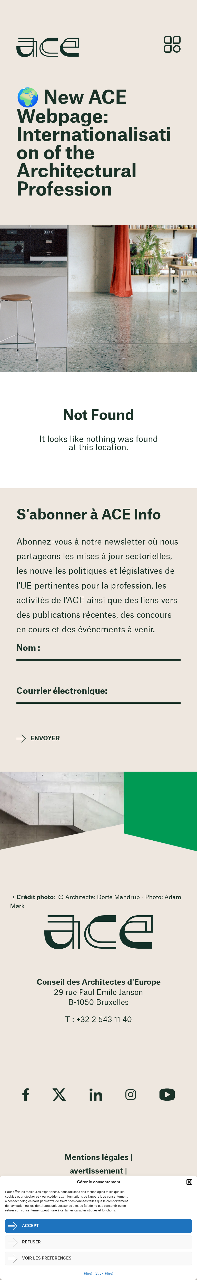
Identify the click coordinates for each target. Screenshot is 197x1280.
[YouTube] (167, 1094)
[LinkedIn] (96, 1094)
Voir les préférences (47, 1258)
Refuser (31, 1242)
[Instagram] (130, 1094)
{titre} (88, 1273)
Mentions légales (97, 1157)
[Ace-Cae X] (59, 1094)
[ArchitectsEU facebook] (25, 1094)
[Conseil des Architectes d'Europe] (98, 932)
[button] (189, 1182)
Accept (30, 1226)
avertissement (96, 1171)
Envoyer (45, 738)
